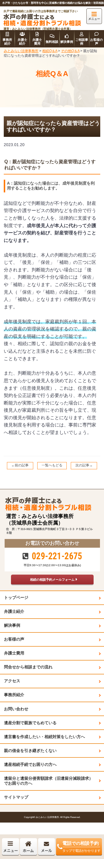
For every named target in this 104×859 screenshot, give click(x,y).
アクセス (12, 680)
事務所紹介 (14, 694)
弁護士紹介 (14, 611)
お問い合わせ (16, 709)
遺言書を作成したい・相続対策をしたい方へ (44, 736)
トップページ (16, 597)
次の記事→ (84, 465)
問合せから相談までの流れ (28, 667)
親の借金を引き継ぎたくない (30, 750)
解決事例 (12, 625)
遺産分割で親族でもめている (30, 722)
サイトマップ (16, 797)
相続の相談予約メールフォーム (52, 579)
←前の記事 (20, 465)
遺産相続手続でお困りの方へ (30, 764)
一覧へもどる (52, 465)
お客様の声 (14, 639)
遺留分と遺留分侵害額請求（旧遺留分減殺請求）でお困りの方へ (48, 781)
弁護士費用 (14, 653)
